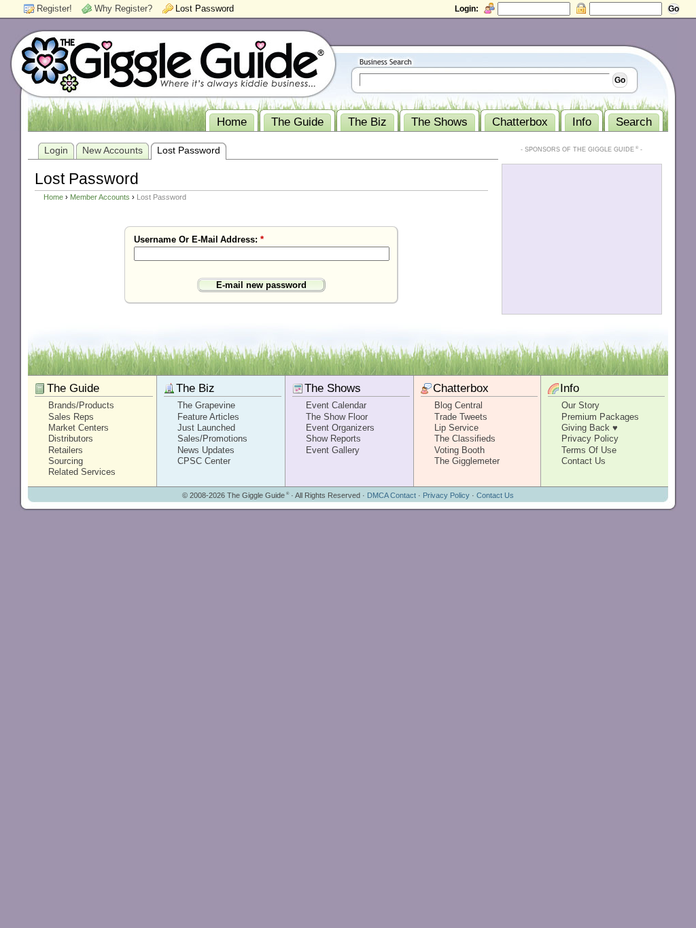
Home (53, 197)
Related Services (82, 472)
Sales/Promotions (212, 438)
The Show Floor (337, 417)
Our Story (580, 405)
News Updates (205, 450)
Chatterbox (461, 388)
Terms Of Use (588, 450)
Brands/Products (81, 405)
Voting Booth (459, 450)
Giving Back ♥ (589, 428)
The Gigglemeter (467, 461)
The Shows (332, 388)
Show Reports (333, 438)
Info (569, 388)
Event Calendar (336, 405)
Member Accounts (100, 197)
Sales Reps (71, 417)
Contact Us (583, 461)
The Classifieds (464, 438)
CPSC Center (203, 461)
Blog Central (458, 405)
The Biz (195, 388)
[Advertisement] (582, 238)
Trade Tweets (460, 417)
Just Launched (206, 428)
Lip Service (456, 428)
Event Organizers (340, 428)
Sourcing (65, 461)
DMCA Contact (391, 495)
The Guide (73, 388)
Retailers (65, 450)
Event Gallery (333, 450)
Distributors (70, 438)
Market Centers (78, 428)
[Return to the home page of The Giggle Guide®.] (173, 63)
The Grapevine (206, 405)
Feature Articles (208, 417)
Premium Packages (600, 417)
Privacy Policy (590, 438)
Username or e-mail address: (199, 239)
